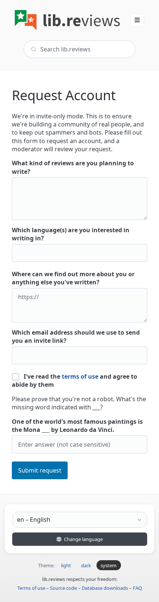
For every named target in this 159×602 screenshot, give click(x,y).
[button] (137, 20)
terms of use (80, 376)
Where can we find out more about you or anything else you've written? (73, 278)
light (66, 565)
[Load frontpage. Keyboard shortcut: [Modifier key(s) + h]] (67, 20)
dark (86, 565)
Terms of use (31, 588)
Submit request (39, 470)
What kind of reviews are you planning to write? (73, 167)
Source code (63, 588)
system (108, 565)
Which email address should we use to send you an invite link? (76, 336)
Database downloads (105, 588)
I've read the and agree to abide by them (74, 380)
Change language (83, 539)
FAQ (137, 588)
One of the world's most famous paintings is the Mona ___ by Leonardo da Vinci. (77, 425)
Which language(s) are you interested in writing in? (70, 234)
